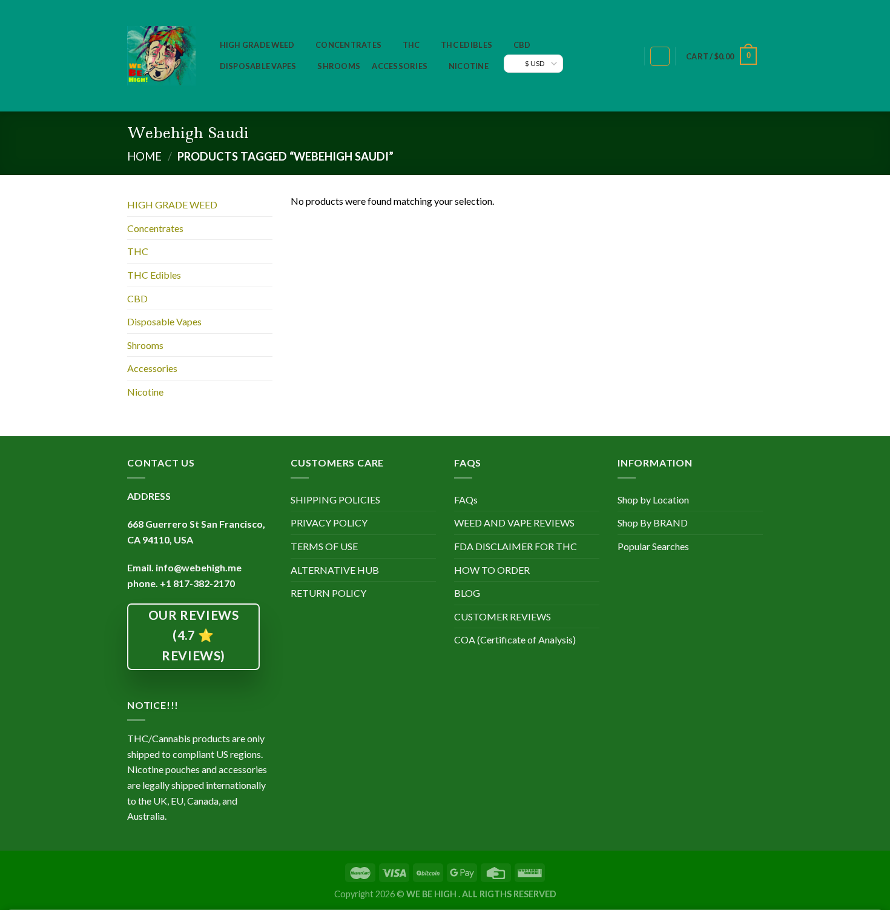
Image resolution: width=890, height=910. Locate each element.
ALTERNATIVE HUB (335, 570)
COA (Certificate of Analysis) (515, 639)
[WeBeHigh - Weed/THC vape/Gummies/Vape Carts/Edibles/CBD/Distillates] (161, 55)
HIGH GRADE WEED (257, 45)
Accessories (399, 66)
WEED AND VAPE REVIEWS (514, 522)
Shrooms (338, 66)
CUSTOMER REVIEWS (502, 616)
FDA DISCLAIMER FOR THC (515, 546)
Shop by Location (653, 499)
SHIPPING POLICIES (335, 499)
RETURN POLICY (328, 593)
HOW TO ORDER (492, 570)
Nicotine (469, 66)
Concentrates (348, 45)
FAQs (466, 499)
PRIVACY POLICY (329, 522)
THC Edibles (466, 45)
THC (411, 45)
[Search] (628, 56)
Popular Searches (653, 546)
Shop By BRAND (653, 522)
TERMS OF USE (324, 546)
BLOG (467, 593)
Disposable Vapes (258, 66)
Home (144, 156)
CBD (522, 45)
